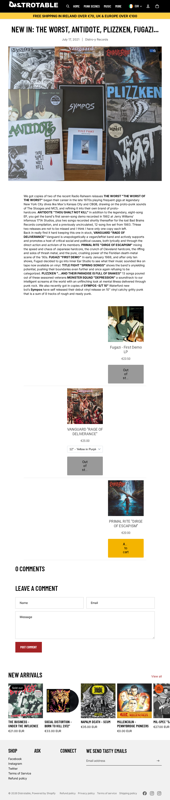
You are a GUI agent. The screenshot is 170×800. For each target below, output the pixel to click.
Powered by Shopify (44, 793)
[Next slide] (157, 708)
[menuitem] (118, 6)
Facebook (15, 759)
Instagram (15, 763)
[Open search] (67, 6)
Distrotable (24, 793)
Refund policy (17, 778)
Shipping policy (128, 793)
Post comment (28, 647)
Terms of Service (19, 773)
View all (156, 676)
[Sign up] (158, 760)
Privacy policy (86, 793)
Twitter (13, 768)
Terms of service (107, 793)
